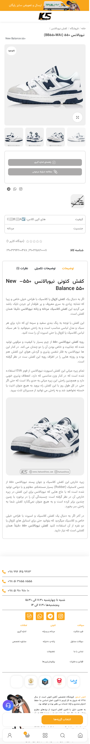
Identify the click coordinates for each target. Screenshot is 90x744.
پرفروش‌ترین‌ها (48, 661)
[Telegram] (50, 616)
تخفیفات (51, 651)
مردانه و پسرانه (48, 631)
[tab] (68, 268)
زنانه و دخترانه (49, 641)
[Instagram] (61, 616)
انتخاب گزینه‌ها (62, 719)
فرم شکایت (78, 631)
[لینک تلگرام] (8, 189)
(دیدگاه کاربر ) (15, 241)
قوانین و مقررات (76, 661)
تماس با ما (78, 651)
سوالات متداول (77, 641)
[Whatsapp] (40, 616)
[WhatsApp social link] (15, 189)
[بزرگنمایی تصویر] (77, 117)
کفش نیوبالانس (58, 28)
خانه (83, 28)
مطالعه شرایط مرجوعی (42, 171)
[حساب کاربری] (9, 735)
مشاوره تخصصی (19, 641)
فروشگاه (73, 28)
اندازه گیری (21, 631)
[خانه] (80, 735)
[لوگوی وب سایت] (45, 16)
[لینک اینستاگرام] (21, 189)
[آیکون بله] (29, 616)
